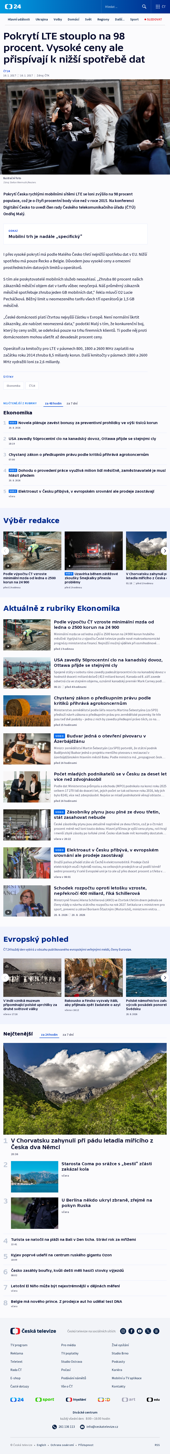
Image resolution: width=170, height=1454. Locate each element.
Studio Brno (120, 1353)
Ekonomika (13, 386)
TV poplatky (69, 1353)
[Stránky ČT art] (128, 1399)
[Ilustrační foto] (85, 127)
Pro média (68, 1345)
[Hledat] (144, 6)
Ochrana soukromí (62, 1445)
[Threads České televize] (156, 1331)
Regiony (103, 19)
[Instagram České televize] (123, 1331)
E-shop (15, 1378)
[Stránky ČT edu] (153, 1399)
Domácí (73, 19)
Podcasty (118, 1361)
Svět (88, 19)
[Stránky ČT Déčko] (104, 1399)
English (41, 1445)
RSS (157, 1445)
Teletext (16, 1361)
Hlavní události (19, 19)
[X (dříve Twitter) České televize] (148, 1331)
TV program (18, 1345)
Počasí (65, 1370)
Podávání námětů (73, 1378)
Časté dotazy (19, 1386)
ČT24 (6, 71)
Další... (120, 19)
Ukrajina (42, 19)
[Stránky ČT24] (17, 1399)
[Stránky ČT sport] (44, 1399)
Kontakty (118, 1386)
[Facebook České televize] (131, 1331)
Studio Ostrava (71, 1361)
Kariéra (117, 1370)
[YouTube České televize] (139, 1331)
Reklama (16, 1353)
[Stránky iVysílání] (76, 1399)
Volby (58, 19)
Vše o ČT (67, 1386)
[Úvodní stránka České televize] (33, 1331)
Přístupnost (85, 1445)
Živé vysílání (120, 1345)
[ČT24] (13, 6)
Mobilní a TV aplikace (127, 1378)
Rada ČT (16, 1370)
